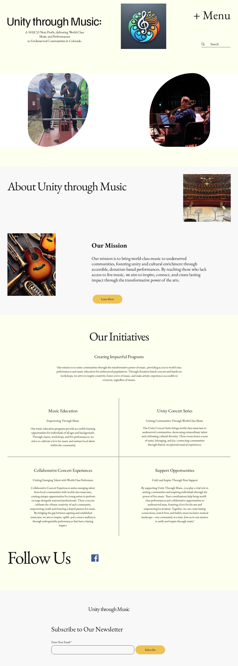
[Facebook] (95, 558)
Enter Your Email (60, 642)
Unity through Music (108, 609)
